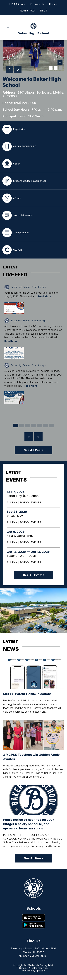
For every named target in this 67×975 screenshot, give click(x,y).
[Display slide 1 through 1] (15, 425)
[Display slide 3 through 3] (27, 425)
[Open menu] (8, 27)
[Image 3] (60, 68)
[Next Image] (18, 70)
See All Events (33, 575)
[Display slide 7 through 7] (51, 425)
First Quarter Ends (21, 536)
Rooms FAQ (27, 10)
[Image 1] (51, 68)
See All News (33, 858)
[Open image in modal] (14, 308)
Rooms (53, 4)
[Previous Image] (9, 70)
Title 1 (43, 10)
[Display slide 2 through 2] (21, 425)
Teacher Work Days (23, 556)
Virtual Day (16, 516)
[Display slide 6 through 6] (45, 425)
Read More (44, 296)
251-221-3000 (38, 955)
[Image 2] (55, 68)
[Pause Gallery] (59, 63)
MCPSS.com (17, 4)
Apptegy (40, 970)
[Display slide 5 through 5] (39, 425)
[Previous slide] (28, 436)
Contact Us (37, 4)
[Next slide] (38, 436)
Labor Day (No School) (24, 496)
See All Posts (33, 450)
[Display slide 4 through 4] (33, 425)
